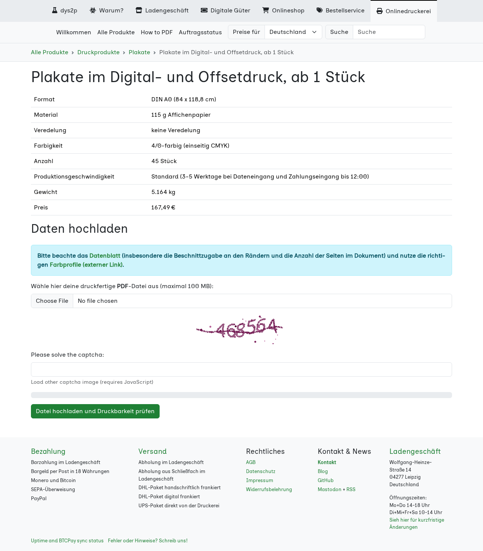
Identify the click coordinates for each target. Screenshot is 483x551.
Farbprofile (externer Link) (86, 264)
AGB (250, 462)
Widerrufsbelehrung (269, 489)
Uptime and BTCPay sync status (67, 540)
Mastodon (329, 489)
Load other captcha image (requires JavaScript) (92, 382)
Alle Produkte (49, 52)
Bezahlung (48, 451)
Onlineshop (288, 10)
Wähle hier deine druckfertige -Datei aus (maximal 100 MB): (122, 286)
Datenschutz (260, 471)
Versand (152, 451)
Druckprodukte (98, 52)
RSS (350, 489)
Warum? (110, 10)
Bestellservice (344, 10)
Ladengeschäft (166, 10)
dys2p (68, 10)
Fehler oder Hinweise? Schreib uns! (148, 540)
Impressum (259, 480)
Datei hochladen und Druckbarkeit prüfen (95, 411)
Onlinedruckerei (407, 11)
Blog (323, 471)
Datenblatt (104, 255)
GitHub (326, 480)
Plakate (139, 52)
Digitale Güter (229, 10)
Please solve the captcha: (67, 354)
